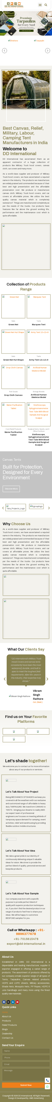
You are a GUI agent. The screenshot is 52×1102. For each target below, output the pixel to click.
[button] (40, 5)
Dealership (7, 1033)
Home (5, 1012)
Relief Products (9, 1025)
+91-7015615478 (26, 939)
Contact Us (7, 1038)
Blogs (5, 1029)
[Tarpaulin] (39, 40)
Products (6, 1021)
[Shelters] (13, 40)
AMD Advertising (36, 1098)
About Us (6, 1016)
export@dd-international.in (26, 943)
